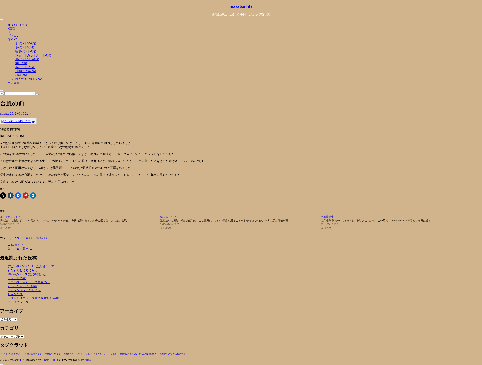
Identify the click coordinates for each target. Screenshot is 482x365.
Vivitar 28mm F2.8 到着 (22, 286)
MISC (11, 28)
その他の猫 (164, 354)
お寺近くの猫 (137, 354)
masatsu (5, 113)
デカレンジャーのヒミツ (24, 290)
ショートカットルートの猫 (33, 55)
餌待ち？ (15, 245)
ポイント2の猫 (6, 354)
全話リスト (181, 354)
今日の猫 (23, 238)
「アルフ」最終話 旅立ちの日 (29, 282)
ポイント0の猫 (25, 47)
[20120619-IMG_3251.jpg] (18, 121)
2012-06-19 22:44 (21, 113)
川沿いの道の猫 (25, 71)
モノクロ (34, 354)
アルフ (79, 354)
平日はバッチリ (18, 302)
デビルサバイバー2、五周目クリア (31, 266)
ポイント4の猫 (25, 67)
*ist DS (54, 354)
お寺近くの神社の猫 (28, 79)
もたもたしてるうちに (23, 270)
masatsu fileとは (17, 24)
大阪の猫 (127, 354)
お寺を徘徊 (15, 294)
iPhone (156, 354)
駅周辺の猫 (147, 354)
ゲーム (85, 354)
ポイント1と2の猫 (27, 59)
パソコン (14, 35)
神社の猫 (21, 63)
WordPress (73, 354)
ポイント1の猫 (63, 354)
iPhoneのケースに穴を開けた (27, 274)
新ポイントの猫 (25, 51)
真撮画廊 (14, 83)
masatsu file (241, 6)
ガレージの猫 (17, 278)
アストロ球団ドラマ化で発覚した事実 (33, 298)
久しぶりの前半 (20, 248)
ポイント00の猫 (25, 43)
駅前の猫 (21, 75)
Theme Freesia (51, 359)
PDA (11, 32)
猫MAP (12, 39)
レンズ (15, 354)
